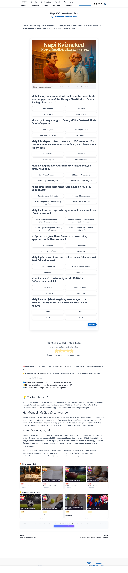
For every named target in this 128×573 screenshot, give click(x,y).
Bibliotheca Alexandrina (81, 175)
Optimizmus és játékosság (48, 196)
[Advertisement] (64, 569)
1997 (48, 312)
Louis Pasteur (48, 287)
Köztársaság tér (48, 160)
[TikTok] (101, 4)
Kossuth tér (47, 154)
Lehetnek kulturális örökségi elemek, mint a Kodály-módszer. (81, 220)
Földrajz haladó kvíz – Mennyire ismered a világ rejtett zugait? (48, 385)
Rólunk (57, 2)
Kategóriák (24, 2)
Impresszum (97, 563)
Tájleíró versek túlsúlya (81, 202)
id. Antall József (48, 114)
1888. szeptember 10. (47, 135)
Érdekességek (46, 2)
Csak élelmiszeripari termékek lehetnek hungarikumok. (47, 220)
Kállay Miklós (81, 114)
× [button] (89, 565)
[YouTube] (99, 4)
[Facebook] (94, 4)
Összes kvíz (68, 2)
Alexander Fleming (81, 287)
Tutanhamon (48, 245)
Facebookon (41, 373)
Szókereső (67, 6)
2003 (81, 318)
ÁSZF (89, 563)
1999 (81, 312)
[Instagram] (96, 4)
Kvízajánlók (35, 6)
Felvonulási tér (81, 160)
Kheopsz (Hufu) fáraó (47, 251)
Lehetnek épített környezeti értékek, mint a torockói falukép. (48, 229)
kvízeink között (63, 366)
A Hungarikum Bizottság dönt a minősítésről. (81, 229)
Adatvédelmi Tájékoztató (94, 566)
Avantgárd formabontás (81, 196)
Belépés (45, 6)
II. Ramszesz (81, 245)
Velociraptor (81, 272)
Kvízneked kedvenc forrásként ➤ (64, 526)
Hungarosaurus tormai (81, 266)
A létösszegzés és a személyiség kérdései (48, 203)
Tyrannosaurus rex (48, 266)
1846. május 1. (47, 129)
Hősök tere (81, 154)
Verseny (24, 6)
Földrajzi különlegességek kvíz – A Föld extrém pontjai (45, 388)
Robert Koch (48, 293)
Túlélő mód (56, 6)
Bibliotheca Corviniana (47, 175)
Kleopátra (81, 251)
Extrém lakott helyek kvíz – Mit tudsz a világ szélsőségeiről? (48, 382)
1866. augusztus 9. (81, 129)
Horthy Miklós (48, 108)
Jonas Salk (81, 293)
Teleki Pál (81, 108)
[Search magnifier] (91, 4)
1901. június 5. (81, 135)
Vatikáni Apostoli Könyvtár (48, 181)
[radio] (56, 351)
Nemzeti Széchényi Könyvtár (81, 181)
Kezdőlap (34, 2)
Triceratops (47, 272)
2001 (48, 318)
